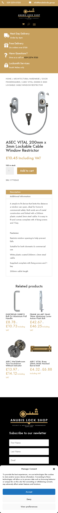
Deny (29, 499)
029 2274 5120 (31, 57)
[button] (54, 469)
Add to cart (27, 171)
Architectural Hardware (27, 78)
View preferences (29, 506)
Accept (29, 491)
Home (8, 78)
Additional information (20, 196)
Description (15, 192)
